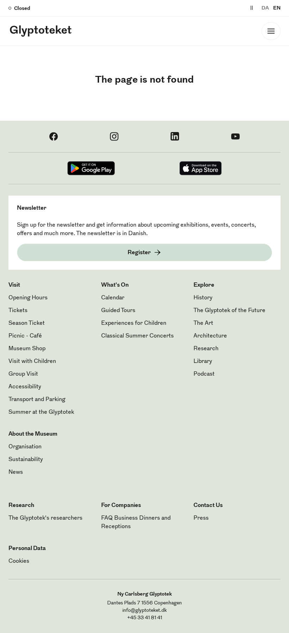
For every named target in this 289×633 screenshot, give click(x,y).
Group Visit (23, 374)
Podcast (204, 374)
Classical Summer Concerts (137, 336)
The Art (203, 323)
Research (206, 349)
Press (201, 518)
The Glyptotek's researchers (45, 518)
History (203, 298)
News (15, 472)
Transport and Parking (36, 399)
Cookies (18, 561)
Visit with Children (32, 361)
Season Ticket (26, 323)
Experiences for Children (133, 323)
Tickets (17, 310)
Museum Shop (26, 349)
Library (202, 361)
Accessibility (24, 387)
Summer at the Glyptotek (41, 412)
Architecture (210, 336)
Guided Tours (118, 310)
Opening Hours (28, 298)
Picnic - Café (25, 336)
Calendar (112, 298)
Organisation (25, 447)
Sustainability (25, 459)
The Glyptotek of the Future (229, 310)
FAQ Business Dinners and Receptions (136, 522)
